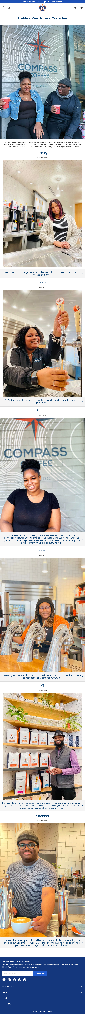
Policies (5, 998)
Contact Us (6, 1004)
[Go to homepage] (42, 11)
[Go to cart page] (81, 8)
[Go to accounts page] (9, 8)
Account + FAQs (8, 986)
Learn (4, 992)
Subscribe (40, 973)
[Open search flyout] (75, 8)
